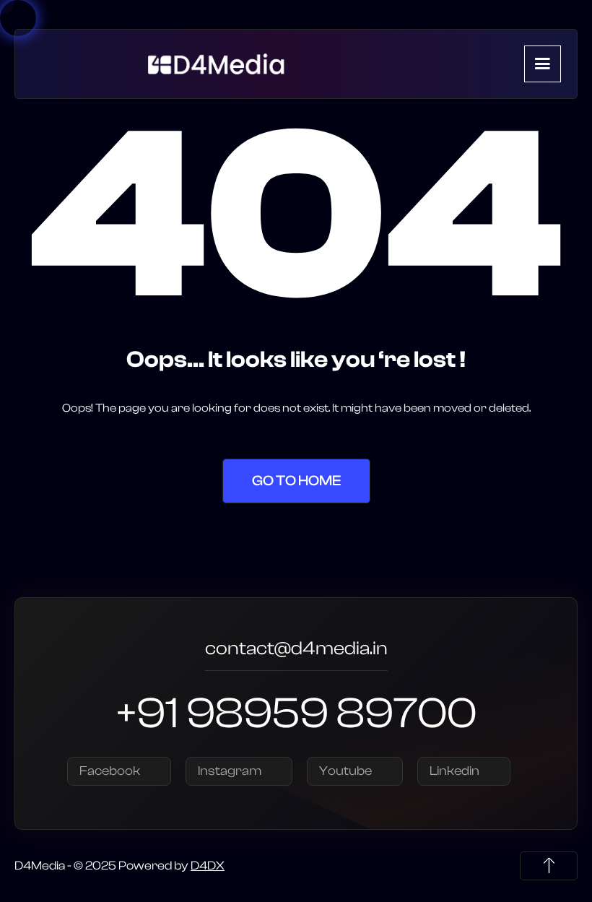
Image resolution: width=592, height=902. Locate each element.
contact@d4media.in (296, 650)
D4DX (208, 865)
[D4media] (219, 63)
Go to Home (296, 480)
